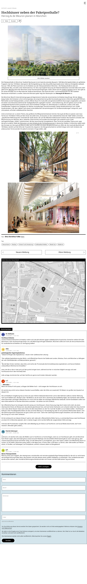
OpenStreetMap (81, 322)
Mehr (22, 237)
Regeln (49, 536)
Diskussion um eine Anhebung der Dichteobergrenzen (37, 123)
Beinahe (11, 89)
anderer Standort (67, 89)
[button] (43, 289)
